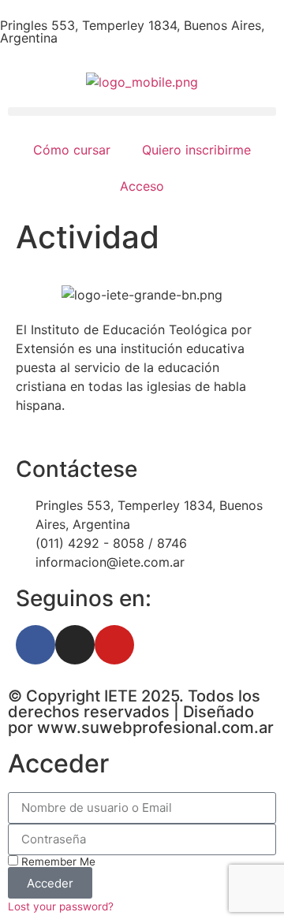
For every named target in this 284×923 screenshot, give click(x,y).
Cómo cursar (71, 150)
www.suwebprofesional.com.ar (155, 727)
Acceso (142, 186)
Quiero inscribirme (196, 150)
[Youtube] (114, 644)
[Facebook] (35, 644)
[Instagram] (75, 644)
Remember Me (56, 861)
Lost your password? (61, 906)
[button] (142, 111)
